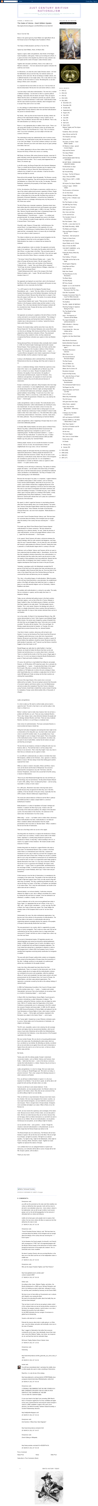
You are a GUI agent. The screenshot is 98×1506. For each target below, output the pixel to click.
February (65, 444)
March (65, 125)
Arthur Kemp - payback (69, 404)
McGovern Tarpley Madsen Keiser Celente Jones (35, 1340)
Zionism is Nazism (68, 327)
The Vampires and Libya (69, 136)
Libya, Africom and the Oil (70, 134)
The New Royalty (67, 280)
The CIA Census (67, 399)
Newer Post (20, 1454)
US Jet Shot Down (68, 193)
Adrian (23, 1281)
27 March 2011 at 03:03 (30, 1260)
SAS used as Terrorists (69, 207)
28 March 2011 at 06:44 (30, 1381)
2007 (63, 457)
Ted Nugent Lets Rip (68, 387)
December (66, 102)
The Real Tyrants (67, 361)
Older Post (54, 1454)
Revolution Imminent (68, 371)
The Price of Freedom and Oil (71, 426)
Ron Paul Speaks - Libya (69, 221)
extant (23, 1364)
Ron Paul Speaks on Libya (70, 202)
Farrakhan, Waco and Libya (70, 131)
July (64, 115)
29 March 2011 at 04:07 (30, 1430)
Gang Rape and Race (68, 266)
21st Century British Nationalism (49, 9)
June (64, 117)
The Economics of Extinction (71, 190)
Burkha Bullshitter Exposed (70, 343)
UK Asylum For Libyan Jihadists (71, 183)
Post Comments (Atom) (31, 1458)
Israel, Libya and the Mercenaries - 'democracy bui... (70, 408)
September (66, 110)
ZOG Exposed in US (68, 209)
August (65, 112)
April (64, 122)
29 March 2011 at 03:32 (30, 1415)
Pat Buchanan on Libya (69, 166)
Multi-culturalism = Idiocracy (70, 324)
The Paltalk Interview (68, 240)
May (64, 120)
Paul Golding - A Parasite (69, 257)
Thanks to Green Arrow (69, 238)
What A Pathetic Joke (69, 366)
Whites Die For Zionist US (70, 368)
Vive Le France (67, 394)
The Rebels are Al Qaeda (69, 229)
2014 (63, 93)
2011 (63, 100)
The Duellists (66, 302)
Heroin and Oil (66, 139)
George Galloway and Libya (70, 195)
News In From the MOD (69, 245)
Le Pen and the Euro (68, 214)
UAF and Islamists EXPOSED (71, 417)
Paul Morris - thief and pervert (71, 236)
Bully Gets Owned (68, 271)
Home (37, 1454)
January (65, 447)
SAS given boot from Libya (70, 401)
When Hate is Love (68, 354)
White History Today (50, 1468)
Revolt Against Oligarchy (69, 264)
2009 (63, 452)
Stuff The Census (67, 333)
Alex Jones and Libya (69, 212)
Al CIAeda (65, 441)
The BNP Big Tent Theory (70, 204)
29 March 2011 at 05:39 (30, 1448)
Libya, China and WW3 (69, 176)
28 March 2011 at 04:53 (30, 1360)
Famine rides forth (68, 439)
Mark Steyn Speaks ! (68, 424)
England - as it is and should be (71, 285)
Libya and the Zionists (69, 150)
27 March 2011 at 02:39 (30, 1224)
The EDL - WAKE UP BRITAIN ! (71, 304)
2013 (63, 95)
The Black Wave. (67, 278)
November (66, 105)
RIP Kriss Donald (67, 283)
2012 (63, 98)
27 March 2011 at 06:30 (30, 1277)
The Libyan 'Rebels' (68, 153)
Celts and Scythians (68, 169)
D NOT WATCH (67, 269)
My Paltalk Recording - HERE (71, 226)
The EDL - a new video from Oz (71, 224)
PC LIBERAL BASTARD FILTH (71, 299)
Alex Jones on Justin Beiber (70, 436)
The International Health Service (71, 385)
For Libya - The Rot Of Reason (71, 174)
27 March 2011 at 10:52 (30, 1342)
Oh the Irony (66, 431)
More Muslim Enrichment (69, 340)
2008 (63, 455)
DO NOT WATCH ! (68, 429)
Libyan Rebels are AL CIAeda (71, 243)
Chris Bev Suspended (69, 292)
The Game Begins (68, 434)
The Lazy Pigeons (68, 155)
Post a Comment (22, 1452)
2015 (63, 90)
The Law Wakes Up (68, 363)
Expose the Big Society (69, 373)
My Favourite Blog (68, 171)
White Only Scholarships (69, 396)
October (65, 107)
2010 (63, 450)
